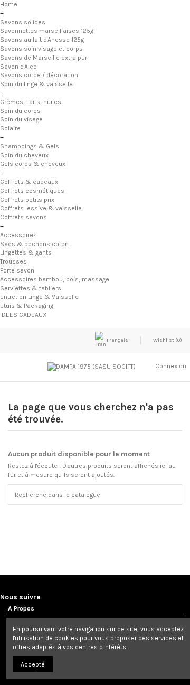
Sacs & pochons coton (34, 244)
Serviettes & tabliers (30, 288)
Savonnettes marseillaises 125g (46, 30)
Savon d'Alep (18, 66)
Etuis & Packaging (26, 305)
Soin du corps (20, 111)
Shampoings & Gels (29, 146)
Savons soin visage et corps (41, 48)
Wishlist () (167, 340)
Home (8, 4)
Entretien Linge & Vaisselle (39, 297)
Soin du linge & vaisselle (36, 84)
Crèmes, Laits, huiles (30, 102)
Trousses (13, 261)
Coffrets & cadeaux (29, 181)
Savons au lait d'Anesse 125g (42, 39)
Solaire (10, 128)
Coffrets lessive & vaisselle (41, 208)
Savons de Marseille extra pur (43, 57)
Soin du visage (21, 119)
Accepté (33, 664)
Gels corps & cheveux (32, 163)
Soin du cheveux (24, 155)
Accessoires (18, 235)
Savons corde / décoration (39, 75)
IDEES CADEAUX (23, 314)
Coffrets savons (23, 217)
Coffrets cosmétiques (32, 190)
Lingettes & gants (26, 252)
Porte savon (17, 270)
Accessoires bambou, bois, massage (54, 279)
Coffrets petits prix (27, 199)
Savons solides (22, 22)
